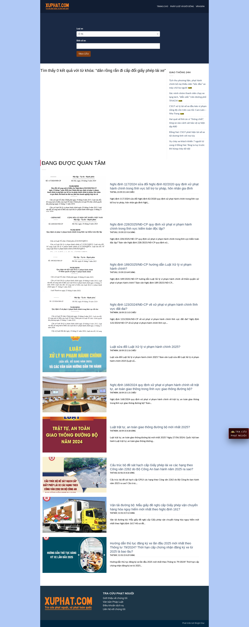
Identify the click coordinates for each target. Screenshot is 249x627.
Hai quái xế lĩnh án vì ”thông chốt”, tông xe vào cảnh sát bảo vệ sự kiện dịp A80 (187, 123)
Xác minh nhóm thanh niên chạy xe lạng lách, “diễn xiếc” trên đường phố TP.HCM (187, 97)
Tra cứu (83, 54)
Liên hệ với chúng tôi (114, 609)
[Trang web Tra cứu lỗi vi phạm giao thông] (62, 6)
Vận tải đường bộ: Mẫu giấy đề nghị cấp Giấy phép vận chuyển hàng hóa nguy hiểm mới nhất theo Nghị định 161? (154, 507)
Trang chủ (162, 6)
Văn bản (200, 6)
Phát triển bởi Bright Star (193, 623)
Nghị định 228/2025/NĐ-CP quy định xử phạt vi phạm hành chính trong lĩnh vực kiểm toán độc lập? (151, 226)
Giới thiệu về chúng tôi (115, 598)
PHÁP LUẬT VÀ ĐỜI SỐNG (182, 6)
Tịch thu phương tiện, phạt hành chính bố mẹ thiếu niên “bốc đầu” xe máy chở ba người (187, 84)
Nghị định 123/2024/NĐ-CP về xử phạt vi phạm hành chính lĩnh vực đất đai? (154, 306)
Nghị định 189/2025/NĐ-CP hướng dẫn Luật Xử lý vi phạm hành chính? (150, 266)
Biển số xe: (81, 41)
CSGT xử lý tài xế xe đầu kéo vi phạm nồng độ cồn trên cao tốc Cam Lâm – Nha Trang (187, 110)
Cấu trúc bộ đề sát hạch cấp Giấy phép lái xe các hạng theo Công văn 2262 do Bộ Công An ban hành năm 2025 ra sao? (151, 467)
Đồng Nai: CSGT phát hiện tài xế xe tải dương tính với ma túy (187, 134)
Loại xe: (80, 29)
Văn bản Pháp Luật (113, 601)
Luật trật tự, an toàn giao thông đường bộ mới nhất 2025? (150, 427)
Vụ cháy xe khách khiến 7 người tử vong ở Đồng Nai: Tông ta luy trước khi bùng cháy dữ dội (187, 145)
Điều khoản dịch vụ (113, 605)
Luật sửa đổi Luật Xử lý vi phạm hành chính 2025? (145, 347)
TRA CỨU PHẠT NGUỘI (239, 434)
